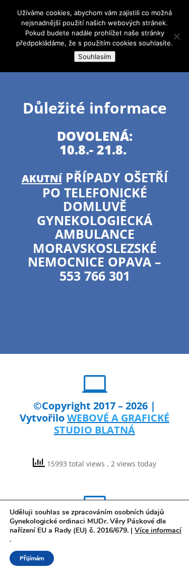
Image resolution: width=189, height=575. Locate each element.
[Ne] (176, 36)
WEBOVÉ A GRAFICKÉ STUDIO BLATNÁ (111, 424)
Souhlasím (94, 57)
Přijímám (32, 558)
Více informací (158, 530)
